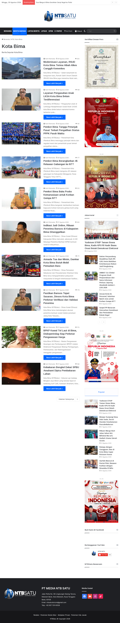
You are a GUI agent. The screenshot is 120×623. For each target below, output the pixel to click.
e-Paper (58, 31)
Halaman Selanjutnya (66, 399)
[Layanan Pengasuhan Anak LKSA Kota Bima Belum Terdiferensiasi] (21, 100)
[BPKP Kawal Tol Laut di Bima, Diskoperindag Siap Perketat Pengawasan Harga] (21, 337)
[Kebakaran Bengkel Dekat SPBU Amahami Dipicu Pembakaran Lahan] (21, 374)
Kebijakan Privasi (64, 615)
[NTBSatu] (60, 16)
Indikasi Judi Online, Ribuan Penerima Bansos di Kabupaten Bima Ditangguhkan (60, 228)
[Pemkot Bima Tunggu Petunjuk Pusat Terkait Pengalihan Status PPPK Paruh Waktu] (21, 133)
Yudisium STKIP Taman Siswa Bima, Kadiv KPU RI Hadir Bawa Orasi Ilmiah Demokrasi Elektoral (101, 245)
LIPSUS (44, 31)
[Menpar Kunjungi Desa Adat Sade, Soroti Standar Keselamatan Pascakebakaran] (91, 420)
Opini (51, 31)
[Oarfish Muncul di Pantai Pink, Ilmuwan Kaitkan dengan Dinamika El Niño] (91, 464)
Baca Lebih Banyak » (54, 83)
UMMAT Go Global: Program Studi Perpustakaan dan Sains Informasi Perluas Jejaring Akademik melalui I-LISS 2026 (107, 280)
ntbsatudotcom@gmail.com (56, 602)
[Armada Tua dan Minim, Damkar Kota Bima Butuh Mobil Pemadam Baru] (21, 266)
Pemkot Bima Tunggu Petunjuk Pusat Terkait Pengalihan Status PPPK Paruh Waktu (61, 130)
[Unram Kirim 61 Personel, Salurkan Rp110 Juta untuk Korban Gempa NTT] (91, 297)
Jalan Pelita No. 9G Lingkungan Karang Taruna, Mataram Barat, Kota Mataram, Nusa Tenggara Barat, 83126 (59, 597)
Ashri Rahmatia (50, 59)
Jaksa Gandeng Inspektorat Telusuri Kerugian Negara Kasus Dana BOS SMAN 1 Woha (67, 2)
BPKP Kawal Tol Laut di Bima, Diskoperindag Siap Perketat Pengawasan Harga (60, 333)
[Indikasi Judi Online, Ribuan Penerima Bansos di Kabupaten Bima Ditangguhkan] (21, 232)
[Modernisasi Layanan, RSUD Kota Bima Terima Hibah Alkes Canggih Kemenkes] (21, 68)
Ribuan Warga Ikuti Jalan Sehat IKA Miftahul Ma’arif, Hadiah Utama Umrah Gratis (108, 436)
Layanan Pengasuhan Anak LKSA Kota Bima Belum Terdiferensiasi (58, 96)
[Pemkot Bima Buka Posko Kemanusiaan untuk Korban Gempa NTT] (21, 198)
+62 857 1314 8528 (53, 605)
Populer (101, 392)
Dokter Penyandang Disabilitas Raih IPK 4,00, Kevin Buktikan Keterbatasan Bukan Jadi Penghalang (107, 261)
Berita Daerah (19, 31)
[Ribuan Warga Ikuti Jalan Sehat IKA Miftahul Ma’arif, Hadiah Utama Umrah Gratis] (91, 434)
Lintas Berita (33, 31)
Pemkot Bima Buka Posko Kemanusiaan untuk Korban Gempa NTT (58, 194)
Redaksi (36, 615)
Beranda (8, 31)
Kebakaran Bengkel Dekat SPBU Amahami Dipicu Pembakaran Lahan (61, 370)
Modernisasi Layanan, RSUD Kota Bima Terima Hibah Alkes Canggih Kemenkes (60, 65)
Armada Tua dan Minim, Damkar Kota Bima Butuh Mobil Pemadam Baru (61, 262)
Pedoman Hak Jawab (78, 615)
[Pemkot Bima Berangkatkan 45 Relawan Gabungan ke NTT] (21, 167)
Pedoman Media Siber (48, 615)
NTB (12, 39)
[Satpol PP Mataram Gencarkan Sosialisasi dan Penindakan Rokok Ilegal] (91, 310)
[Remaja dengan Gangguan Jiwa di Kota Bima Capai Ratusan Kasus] (91, 450)
